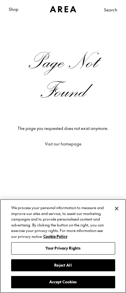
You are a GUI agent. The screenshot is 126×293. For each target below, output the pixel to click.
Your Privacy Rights (63, 248)
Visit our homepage (63, 144)
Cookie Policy (55, 236)
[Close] (116, 208)
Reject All (62, 265)
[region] (63, 246)
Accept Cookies (63, 281)
